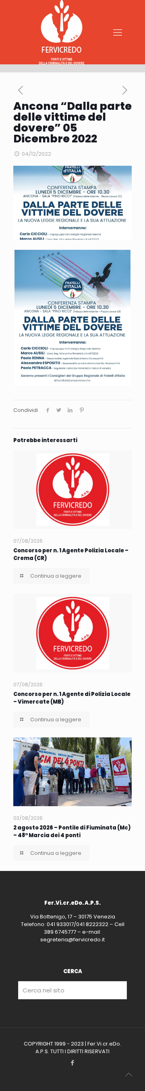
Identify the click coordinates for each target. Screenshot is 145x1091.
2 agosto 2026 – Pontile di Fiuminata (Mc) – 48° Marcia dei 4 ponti (72, 831)
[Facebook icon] (72, 1062)
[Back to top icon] (128, 1074)
